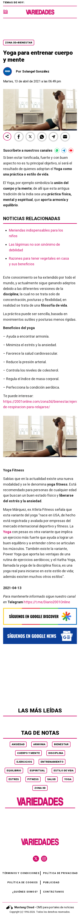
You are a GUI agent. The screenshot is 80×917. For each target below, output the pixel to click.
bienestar (61, 744)
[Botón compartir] (7, 136)
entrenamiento (52, 761)
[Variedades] (40, 12)
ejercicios (24, 761)
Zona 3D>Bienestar (18, 42)
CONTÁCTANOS (53, 891)
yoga (67, 779)
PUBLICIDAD (51, 882)
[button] (19, 137)
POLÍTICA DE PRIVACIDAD (60, 873)
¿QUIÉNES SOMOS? (25, 891)
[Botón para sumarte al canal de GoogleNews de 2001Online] (40, 636)
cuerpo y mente (28, 753)
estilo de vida (64, 770)
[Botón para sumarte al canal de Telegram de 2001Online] (63, 150)
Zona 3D (40, 787)
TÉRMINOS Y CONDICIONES (20, 873)
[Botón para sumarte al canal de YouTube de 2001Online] (70, 150)
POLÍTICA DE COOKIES (22, 882)
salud (51, 779)
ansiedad (18, 744)
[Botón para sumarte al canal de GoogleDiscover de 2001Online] (40, 616)
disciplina (55, 753)
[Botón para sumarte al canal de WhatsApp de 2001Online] (56, 150)
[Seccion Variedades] (40, 805)
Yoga (7, 532)
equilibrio (14, 770)
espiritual (37, 770)
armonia (39, 744)
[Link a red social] (36, 859)
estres (14, 779)
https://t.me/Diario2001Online (47, 602)
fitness (33, 779)
